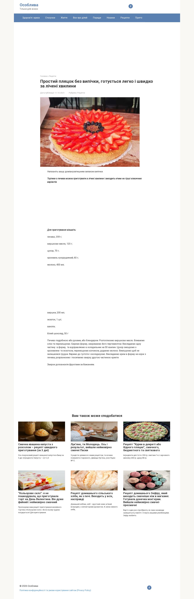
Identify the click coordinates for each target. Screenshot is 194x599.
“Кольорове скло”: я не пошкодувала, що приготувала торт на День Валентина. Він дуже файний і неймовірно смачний (40, 498)
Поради (97, 17)
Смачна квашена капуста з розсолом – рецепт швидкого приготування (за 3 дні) (37, 447)
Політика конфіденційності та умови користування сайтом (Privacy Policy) (55, 590)
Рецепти (125, 17)
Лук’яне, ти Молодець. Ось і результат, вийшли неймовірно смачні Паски (91, 447)
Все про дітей (80, 17)
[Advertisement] (97, 46)
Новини (111, 17)
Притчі (138, 17)
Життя (64, 17)
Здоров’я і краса (31, 17)
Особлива (29, 5)
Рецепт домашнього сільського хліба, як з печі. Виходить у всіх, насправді (92, 496)
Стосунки (50, 17)
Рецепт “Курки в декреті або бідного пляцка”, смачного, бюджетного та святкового (142, 447)
